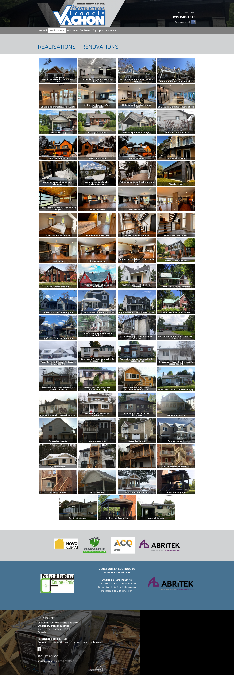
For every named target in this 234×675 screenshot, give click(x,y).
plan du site (55, 661)
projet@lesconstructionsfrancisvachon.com (77, 642)
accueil (42, 661)
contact (69, 661)
